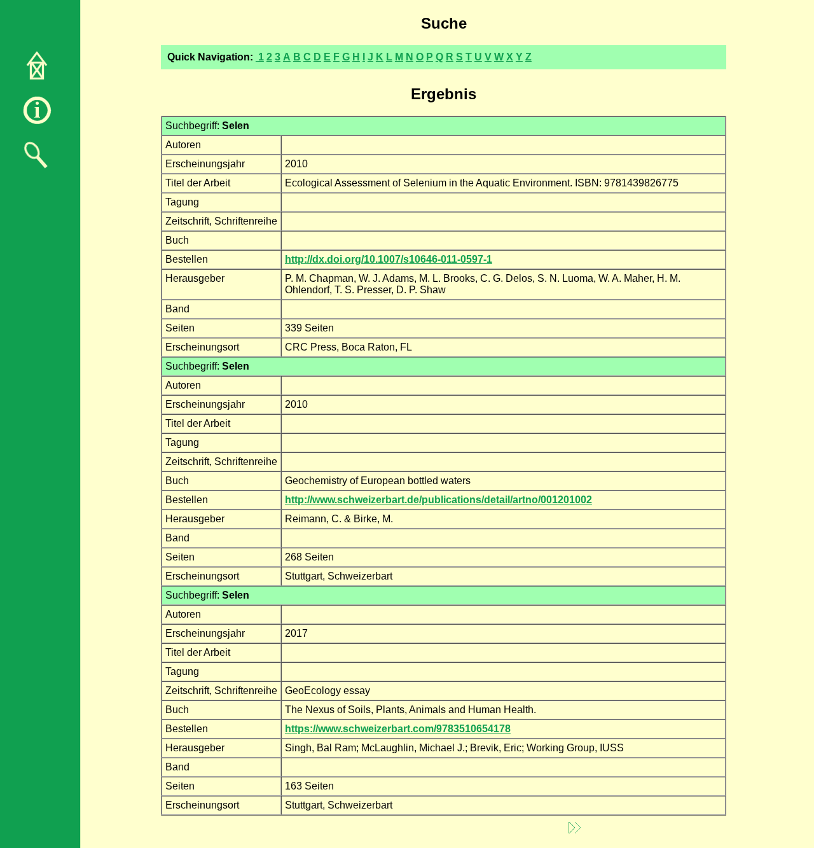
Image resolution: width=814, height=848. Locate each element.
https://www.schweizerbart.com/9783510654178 (398, 728)
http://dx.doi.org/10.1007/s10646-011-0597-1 (388, 259)
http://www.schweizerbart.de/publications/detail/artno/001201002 (438, 499)
